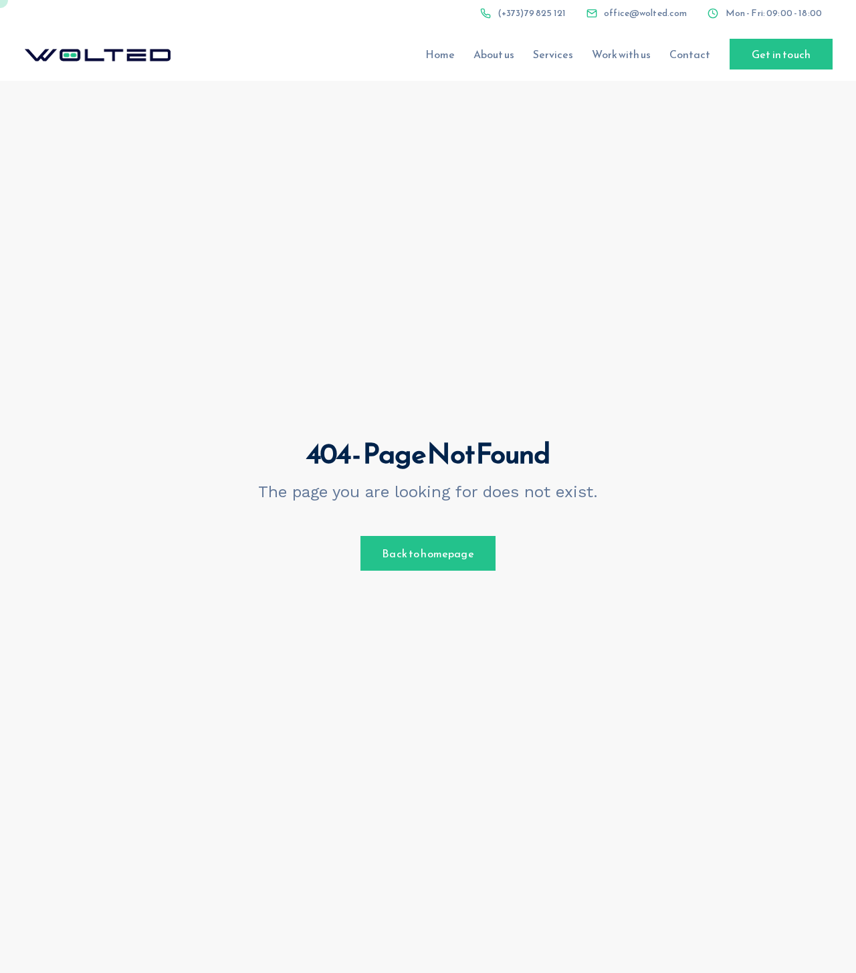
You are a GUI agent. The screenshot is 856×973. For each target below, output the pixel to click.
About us (493, 54)
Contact (689, 54)
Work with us (621, 54)
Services (553, 54)
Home (440, 54)
